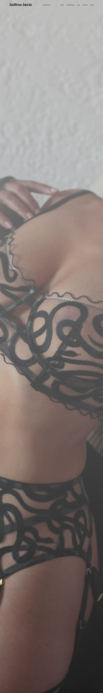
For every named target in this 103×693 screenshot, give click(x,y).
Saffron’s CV (47, 5)
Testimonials (70, 5)
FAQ (78, 5)
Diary (92, 5)
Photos (55, 5)
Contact (85, 5)
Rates (62, 5)
